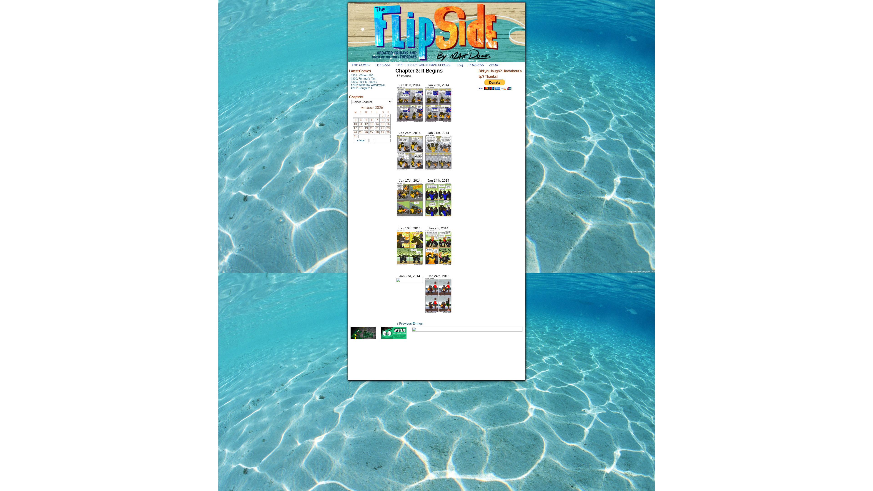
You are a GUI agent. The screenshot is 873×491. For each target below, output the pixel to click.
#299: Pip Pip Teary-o (364, 81)
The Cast (383, 65)
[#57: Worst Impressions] (409, 168)
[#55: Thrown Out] (409, 216)
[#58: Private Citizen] (438, 121)
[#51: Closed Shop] (409, 281)
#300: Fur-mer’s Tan (363, 78)
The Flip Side (459, 32)
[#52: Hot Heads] (438, 264)
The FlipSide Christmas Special (423, 65)
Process (476, 65)
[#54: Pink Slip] (438, 216)
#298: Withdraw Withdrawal (368, 85)
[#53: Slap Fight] (409, 264)
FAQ (460, 65)
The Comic (361, 65)
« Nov (361, 140)
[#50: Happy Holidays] (438, 312)
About (494, 65)
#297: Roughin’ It (361, 88)
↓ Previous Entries (410, 323)
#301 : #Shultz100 (362, 75)
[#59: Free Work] (409, 121)
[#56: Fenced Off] (438, 168)
